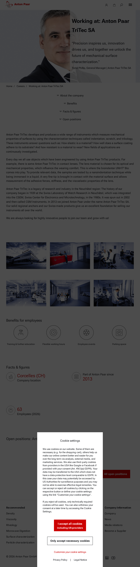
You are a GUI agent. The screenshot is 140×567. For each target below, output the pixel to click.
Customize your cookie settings (70, 552)
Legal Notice (80, 559)
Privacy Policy (60, 559)
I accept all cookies (70, 525)
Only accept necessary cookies (70, 540)
